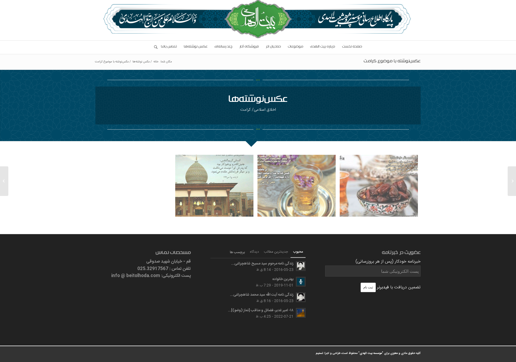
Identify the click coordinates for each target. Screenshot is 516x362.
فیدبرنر (383, 287)
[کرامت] (381, 188)
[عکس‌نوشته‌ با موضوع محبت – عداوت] (512, 181)
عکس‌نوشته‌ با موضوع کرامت (392, 62)
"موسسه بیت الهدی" (370, 353)
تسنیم (319, 353)
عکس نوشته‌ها (141, 62)
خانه (155, 62)
